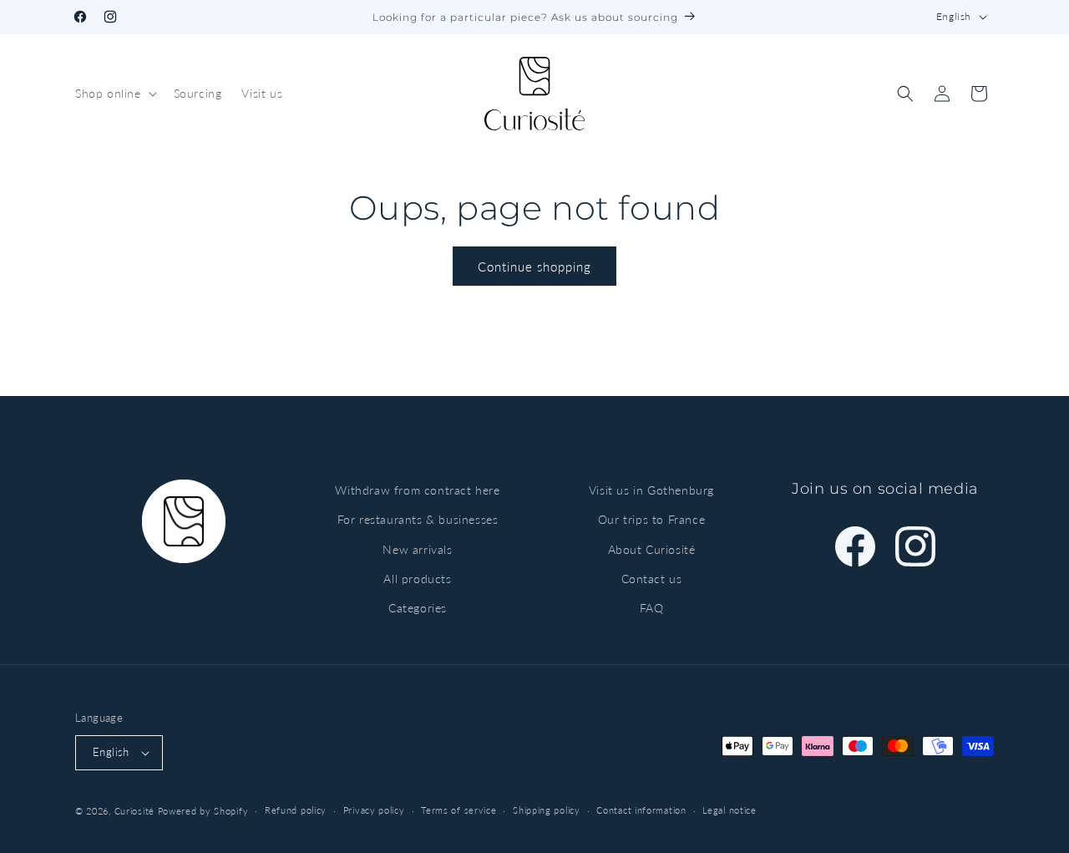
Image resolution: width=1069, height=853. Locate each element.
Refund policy (296, 810)
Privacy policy (374, 810)
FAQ (652, 608)
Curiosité (134, 810)
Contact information (641, 810)
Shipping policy (546, 810)
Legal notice (729, 810)
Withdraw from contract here (417, 490)
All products (417, 578)
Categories (417, 608)
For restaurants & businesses (418, 519)
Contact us (651, 578)
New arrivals (417, 549)
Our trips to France (651, 519)
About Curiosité (652, 549)
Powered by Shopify (203, 810)
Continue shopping (534, 266)
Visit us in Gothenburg (651, 490)
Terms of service (458, 810)
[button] (114, 93)
